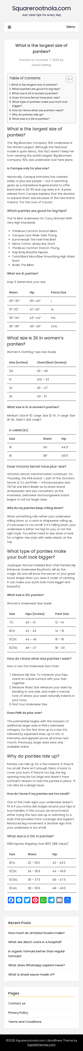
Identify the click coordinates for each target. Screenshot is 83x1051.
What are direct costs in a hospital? (35, 942)
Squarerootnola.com (41, 8)
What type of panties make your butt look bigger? (39, 104)
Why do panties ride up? (28, 114)
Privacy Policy (18, 1012)
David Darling (41, 65)
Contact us (16, 1003)
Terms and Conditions (25, 1022)
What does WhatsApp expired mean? (36, 965)
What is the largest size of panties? (34, 84)
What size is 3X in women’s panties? (35, 93)
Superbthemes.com (41, 1045)
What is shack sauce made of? (31, 974)
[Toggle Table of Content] (67, 79)
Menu (70, 26)
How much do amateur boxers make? (36, 933)
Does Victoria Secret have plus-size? (36, 97)
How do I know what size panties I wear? (38, 110)
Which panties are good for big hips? (36, 89)
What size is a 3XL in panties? (31, 118)
